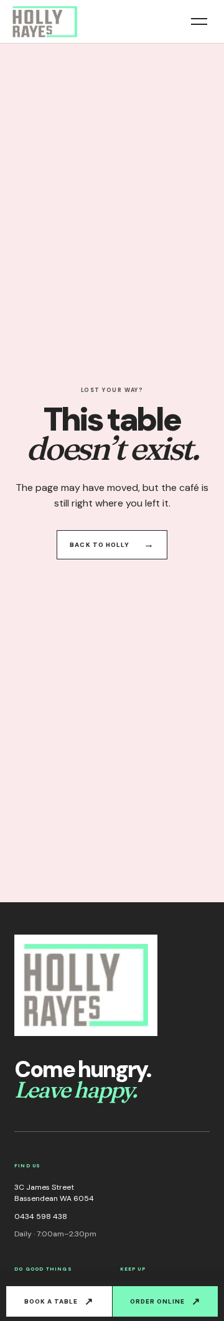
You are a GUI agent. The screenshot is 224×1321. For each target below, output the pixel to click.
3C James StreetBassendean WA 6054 (54, 1193)
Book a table (58, 1301)
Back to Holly (112, 544)
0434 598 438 (40, 1216)
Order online (165, 1301)
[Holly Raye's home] (44, 21)
